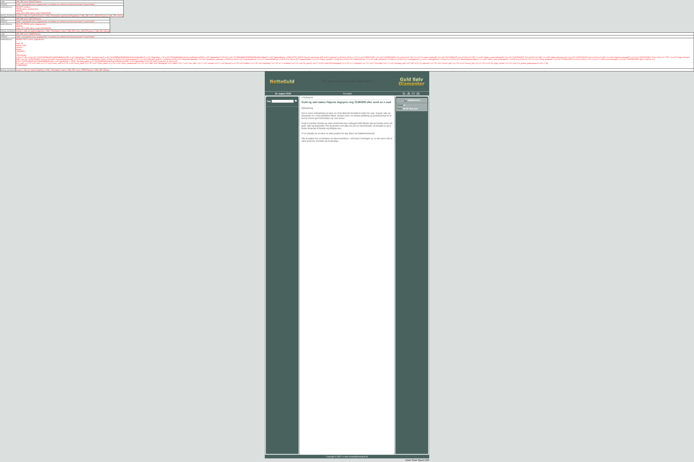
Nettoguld (308, 97)
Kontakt (347, 93)
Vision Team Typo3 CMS (417, 460)
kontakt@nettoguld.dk (358, 456)
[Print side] (419, 94)
